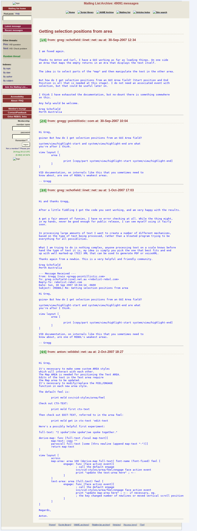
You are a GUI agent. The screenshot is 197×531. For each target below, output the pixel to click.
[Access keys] (130, 524)
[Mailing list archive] (101, 524)
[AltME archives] (81, 524)
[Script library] (64, 524)
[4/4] (43, 352)
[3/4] (43, 190)
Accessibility (17, 96)
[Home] (16, 3)
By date (6, 72)
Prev (5, 44)
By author (7, 76)
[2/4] (43, 121)
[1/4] (43, 40)
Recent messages (14, 30)
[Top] (142, 524)
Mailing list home (17, 8)
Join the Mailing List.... (16, 87)
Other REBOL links (17, 116)
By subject (8, 80)
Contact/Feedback (17, 112)
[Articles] (117, 524)
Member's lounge (17, 109)
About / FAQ (17, 100)
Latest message (13, 26)
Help (17, 14)
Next (5, 48)
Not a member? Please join (18, 148)
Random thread (11, 56)
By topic (7, 68)
